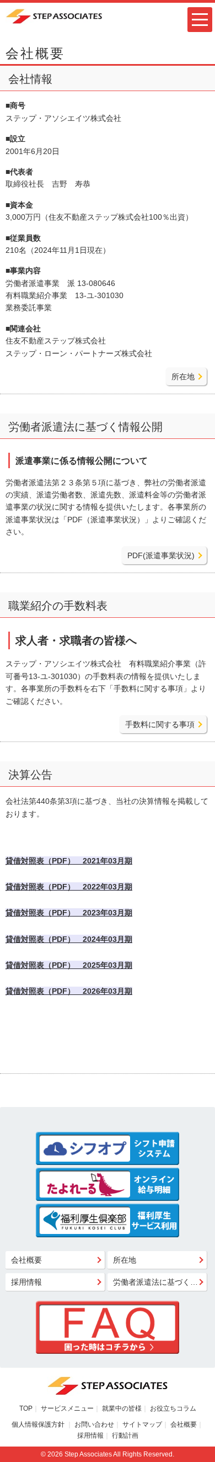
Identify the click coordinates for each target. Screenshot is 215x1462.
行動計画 (125, 1435)
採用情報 (26, 1282)
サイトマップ (142, 1424)
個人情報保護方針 (39, 1424)
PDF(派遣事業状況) (161, 555)
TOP (26, 1408)
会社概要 (26, 1260)
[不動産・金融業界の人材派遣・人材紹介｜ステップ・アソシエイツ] (54, 15)
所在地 (183, 376)
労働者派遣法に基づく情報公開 (160, 1282)
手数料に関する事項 (160, 724)
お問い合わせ (94, 1424)
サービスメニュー (67, 1408)
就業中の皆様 (122, 1408)
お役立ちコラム (173, 1408)
